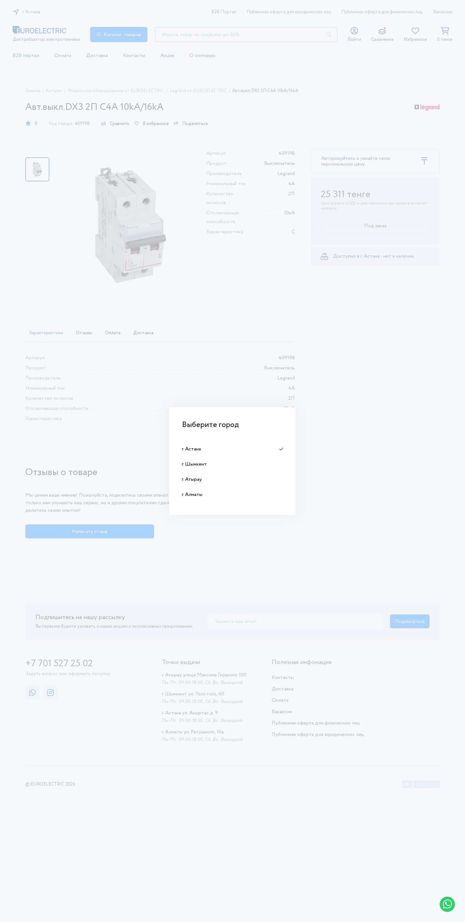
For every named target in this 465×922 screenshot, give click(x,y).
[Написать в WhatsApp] (447, 904)
